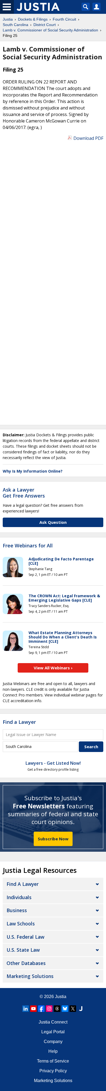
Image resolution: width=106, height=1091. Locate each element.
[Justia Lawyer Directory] (80, 1008)
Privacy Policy (53, 1071)
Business (17, 910)
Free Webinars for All (28, 546)
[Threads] (57, 1008)
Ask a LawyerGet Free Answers (24, 492)
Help (53, 1051)
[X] (73, 1008)
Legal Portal (53, 1031)
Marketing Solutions (30, 976)
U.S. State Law (23, 950)
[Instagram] (49, 1008)
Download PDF (88, 138)
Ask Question (53, 522)
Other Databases (26, 963)
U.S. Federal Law (25, 937)
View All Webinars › (53, 667)
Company (53, 1041)
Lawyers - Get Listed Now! (53, 763)
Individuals (19, 897)
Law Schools (21, 923)
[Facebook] (41, 1008)
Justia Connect (53, 1022)
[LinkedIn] (25, 1008)
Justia (60, 996)
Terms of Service (53, 1061)
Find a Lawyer (19, 722)
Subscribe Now (53, 838)
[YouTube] (33, 1008)
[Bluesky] (65, 1008)
